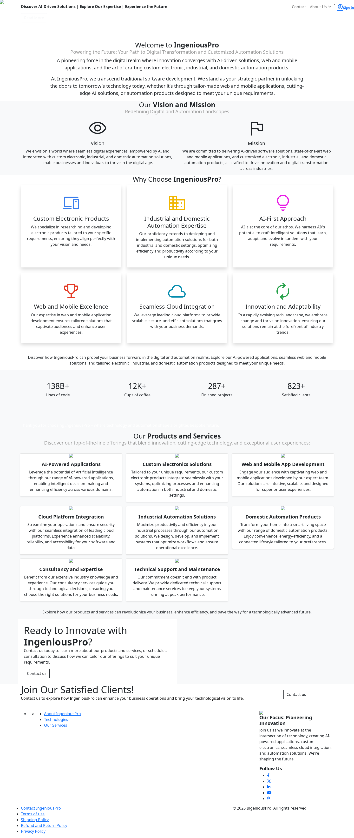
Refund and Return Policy (44, 825)
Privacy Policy (33, 831)
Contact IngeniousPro (41, 808)
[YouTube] (269, 792)
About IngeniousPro (62, 713)
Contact (299, 6)
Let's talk (296, 421)
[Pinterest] (268, 798)
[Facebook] (268, 775)
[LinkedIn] (268, 787)
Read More (34, 17)
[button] (322, 7)
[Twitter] (269, 781)
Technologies (56, 719)
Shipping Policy (35, 819)
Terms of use (33, 814)
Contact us (36, 673)
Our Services (55, 725)
